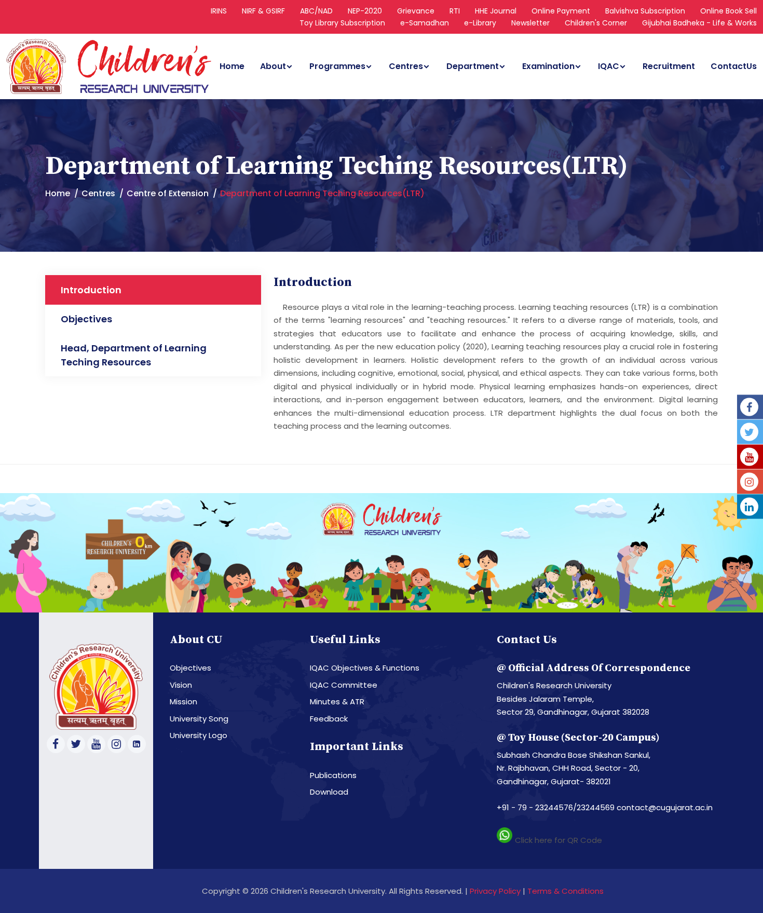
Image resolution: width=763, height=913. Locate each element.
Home (232, 66)
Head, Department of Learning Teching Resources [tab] (134, 355)
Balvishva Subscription (645, 11)
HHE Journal (495, 11)
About (273, 66)
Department (472, 66)
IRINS (219, 11)
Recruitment (669, 66)
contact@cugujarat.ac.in (665, 807)
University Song (199, 718)
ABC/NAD (316, 11)
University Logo (198, 735)
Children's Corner (596, 23)
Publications (333, 775)
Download (329, 791)
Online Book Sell (728, 11)
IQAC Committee (343, 684)
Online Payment (561, 11)
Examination (548, 66)
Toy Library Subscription (342, 23)
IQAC (608, 66)
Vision (181, 684)
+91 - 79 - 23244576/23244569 (557, 807)
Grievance (415, 11)
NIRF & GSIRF (263, 11)
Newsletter (530, 23)
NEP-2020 (365, 11)
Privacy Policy (495, 890)
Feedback (329, 718)
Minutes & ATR (337, 701)
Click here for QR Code (558, 840)
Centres (406, 66)
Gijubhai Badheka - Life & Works (699, 23)
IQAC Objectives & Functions (364, 667)
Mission (183, 701)
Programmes (337, 66)
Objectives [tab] (86, 318)
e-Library (480, 23)
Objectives (190, 667)
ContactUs (734, 66)
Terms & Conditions (565, 890)
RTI (454, 11)
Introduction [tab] (91, 289)
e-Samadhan (424, 23)
